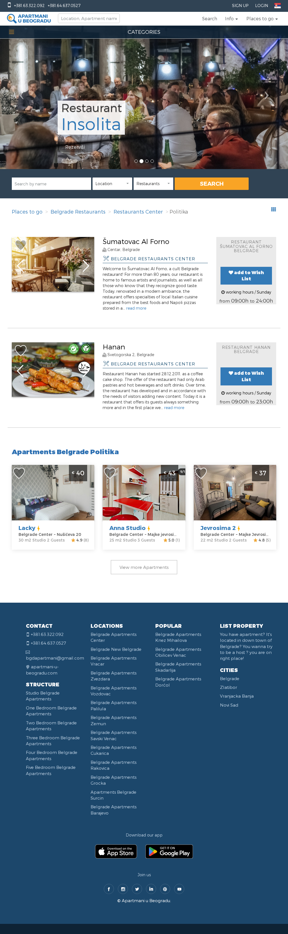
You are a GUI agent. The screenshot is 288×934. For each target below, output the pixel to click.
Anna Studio (127, 527)
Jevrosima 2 (218, 527)
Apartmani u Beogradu (146, 900)
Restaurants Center (138, 211)
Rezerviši (75, 147)
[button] (231, 18)
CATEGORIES (144, 32)
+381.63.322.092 (29, 5)
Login (261, 5)
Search (209, 18)
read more (136, 308)
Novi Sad (229, 704)
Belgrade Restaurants (78, 211)
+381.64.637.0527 (64, 5)
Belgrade (229, 678)
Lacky (27, 527)
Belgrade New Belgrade (116, 649)
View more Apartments (144, 567)
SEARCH (212, 183)
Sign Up (240, 5)
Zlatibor (228, 687)
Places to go (27, 211)
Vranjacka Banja (237, 695)
